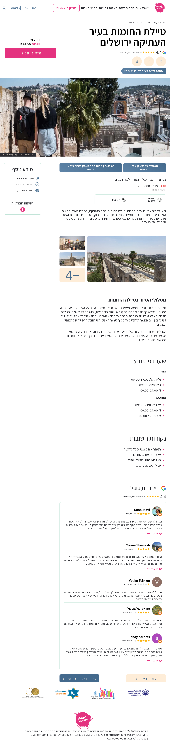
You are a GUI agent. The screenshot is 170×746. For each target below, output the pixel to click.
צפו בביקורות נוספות (79, 678)
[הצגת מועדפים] (27, 8)
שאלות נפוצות (108, 8)
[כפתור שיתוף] (149, 61)
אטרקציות (142, 8)
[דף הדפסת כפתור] (137, 61)
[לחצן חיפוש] (4, 8)
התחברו (16, 8)
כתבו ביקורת (146, 678)
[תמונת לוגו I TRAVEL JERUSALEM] (160, 8)
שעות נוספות (158, 189)
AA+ (34, 7)
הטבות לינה (126, 8)
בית (164, 22)
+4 (72, 275)
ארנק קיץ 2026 (66, 8)
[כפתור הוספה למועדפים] (161, 61)
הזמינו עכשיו (30, 53)
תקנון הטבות (89, 8)
